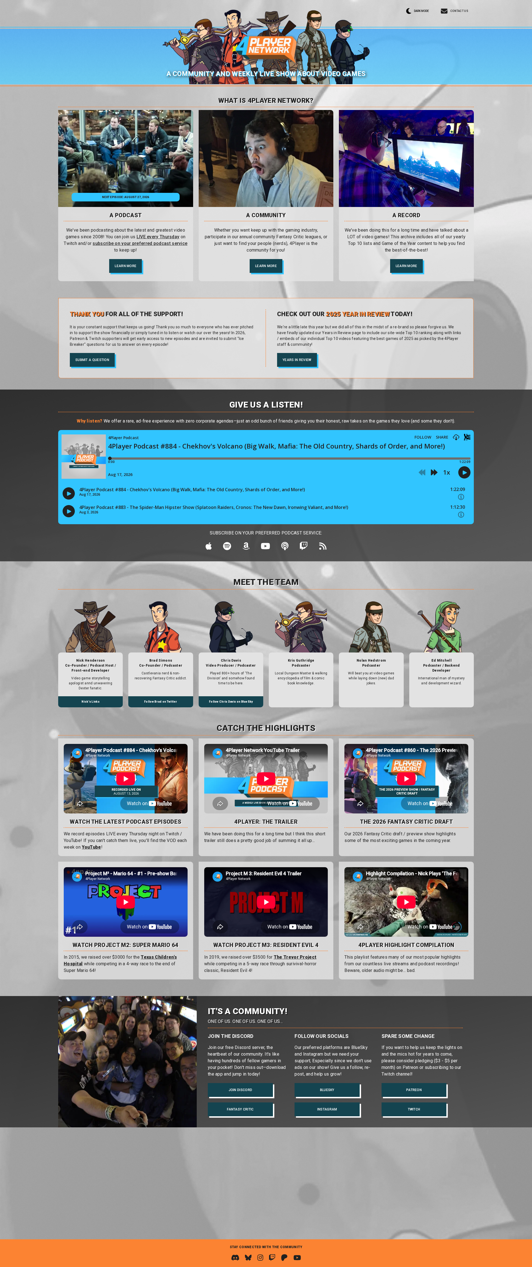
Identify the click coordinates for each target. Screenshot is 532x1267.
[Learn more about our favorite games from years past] (406, 158)
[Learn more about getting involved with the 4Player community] (266, 158)
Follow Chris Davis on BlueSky (231, 701)
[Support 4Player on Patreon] (284, 1257)
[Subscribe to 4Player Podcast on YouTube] (265, 548)
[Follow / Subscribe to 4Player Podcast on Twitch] (304, 548)
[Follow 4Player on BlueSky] (248, 1257)
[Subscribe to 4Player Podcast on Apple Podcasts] (209, 548)
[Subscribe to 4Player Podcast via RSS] (322, 548)
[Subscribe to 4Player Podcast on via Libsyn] (284, 548)
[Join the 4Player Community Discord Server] (235, 1257)
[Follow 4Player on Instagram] (260, 1257)
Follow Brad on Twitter (160, 701)
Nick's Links (90, 701)
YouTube (91, 847)
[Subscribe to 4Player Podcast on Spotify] (227, 548)
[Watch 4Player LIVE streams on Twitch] (272, 1257)
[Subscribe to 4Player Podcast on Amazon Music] (246, 548)
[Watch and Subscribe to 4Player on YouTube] (297, 1257)
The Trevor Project (295, 957)
